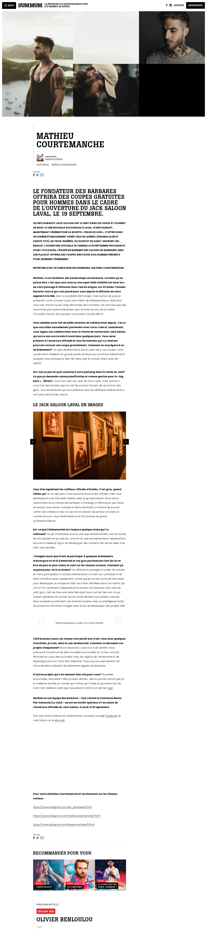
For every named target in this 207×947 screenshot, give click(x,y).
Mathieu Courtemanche (64, 164)
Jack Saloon (42, 164)
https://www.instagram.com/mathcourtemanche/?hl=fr (67, 816)
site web (60, 720)
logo (110, 688)
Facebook (111, 716)
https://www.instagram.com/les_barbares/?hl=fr (62, 807)
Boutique (179, 5)
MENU (10, 5)
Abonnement (195, 5)
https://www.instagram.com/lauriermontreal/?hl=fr (64, 824)
